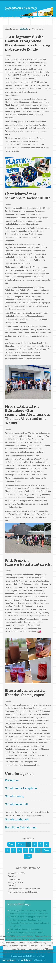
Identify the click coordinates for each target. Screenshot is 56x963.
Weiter (46, 850)
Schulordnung (14, 796)
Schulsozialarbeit (17, 819)
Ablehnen (26, 960)
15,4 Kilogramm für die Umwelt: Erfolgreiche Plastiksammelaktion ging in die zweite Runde (27, 43)
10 (38, 850)
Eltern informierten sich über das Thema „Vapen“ (26, 693)
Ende (28, 856)
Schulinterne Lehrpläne (21, 788)
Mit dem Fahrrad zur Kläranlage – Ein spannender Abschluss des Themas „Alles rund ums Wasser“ (27, 414)
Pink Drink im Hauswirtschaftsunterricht (28, 562)
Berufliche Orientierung (21, 827)
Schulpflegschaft (16, 804)
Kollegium (12, 780)
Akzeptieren (9, 960)
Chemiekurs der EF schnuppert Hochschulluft (27, 196)
